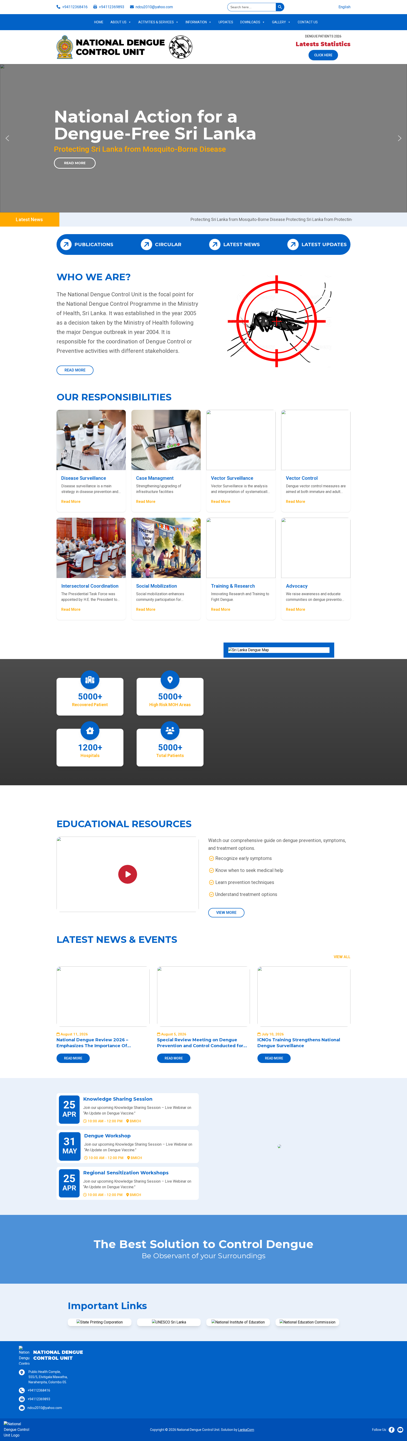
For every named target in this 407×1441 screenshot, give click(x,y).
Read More (74, 163)
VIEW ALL (342, 957)
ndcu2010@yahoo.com (154, 7)
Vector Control (302, 478)
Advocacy (297, 586)
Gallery (279, 22)
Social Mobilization (156, 586)
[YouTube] (400, 1430)
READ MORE (75, 370)
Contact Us (308, 22)
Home (98, 22)
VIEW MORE (226, 912)
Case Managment (155, 478)
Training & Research (233, 586)
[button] (7, 138)
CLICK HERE (323, 55)
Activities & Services (156, 22)
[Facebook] (392, 1430)
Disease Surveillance (83, 478)
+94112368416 (75, 7)
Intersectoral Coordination (89, 586)
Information (196, 22)
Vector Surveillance (232, 478)
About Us (118, 22)
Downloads (250, 22)
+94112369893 (111, 7)
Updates (226, 22)
